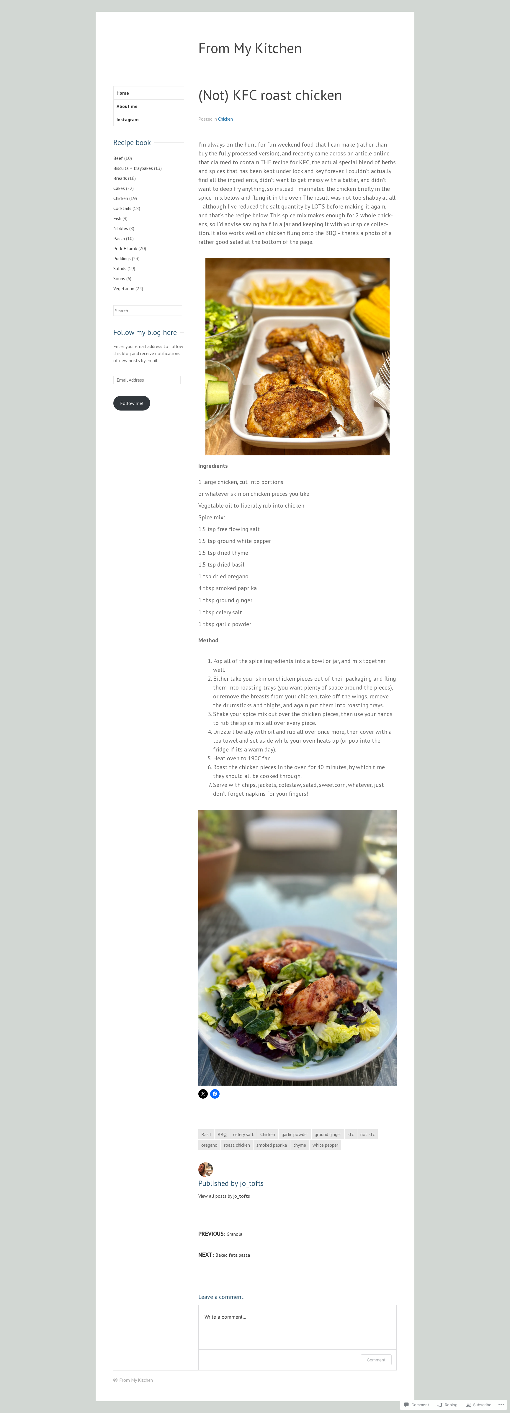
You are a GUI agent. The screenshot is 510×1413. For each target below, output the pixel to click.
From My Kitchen (250, 47)
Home (123, 93)
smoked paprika (271, 1145)
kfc (351, 1134)
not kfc (367, 1134)
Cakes (119, 188)
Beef (118, 158)
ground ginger (328, 1134)
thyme (299, 1145)
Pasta (119, 238)
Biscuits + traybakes (133, 168)
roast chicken (237, 1145)
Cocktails (122, 208)
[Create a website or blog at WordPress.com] (115, 1380)
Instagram (128, 119)
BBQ (222, 1134)
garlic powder (295, 1134)
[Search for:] (147, 311)
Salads (119, 268)
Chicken (225, 119)
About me (127, 106)
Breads (120, 178)
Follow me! (131, 403)
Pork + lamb (125, 248)
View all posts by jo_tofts (224, 1196)
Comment (376, 1359)
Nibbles (120, 228)
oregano (209, 1145)
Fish (117, 218)
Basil (206, 1134)
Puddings (122, 258)
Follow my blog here (145, 332)
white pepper (325, 1145)
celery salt (243, 1134)
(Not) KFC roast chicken (270, 94)
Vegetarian (123, 288)
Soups (119, 278)
